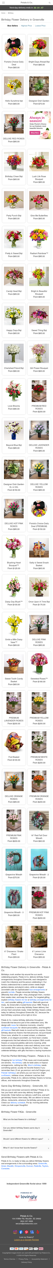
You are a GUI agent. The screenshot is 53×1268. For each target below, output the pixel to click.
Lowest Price (40, 25)
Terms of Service (9, 1259)
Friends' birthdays (8, 1072)
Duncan (29, 1166)
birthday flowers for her (17, 999)
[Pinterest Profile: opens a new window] (26, 1232)
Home (3, 13)
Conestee (5, 1168)
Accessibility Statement (40, 1259)
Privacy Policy (23, 1259)
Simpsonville (20, 1166)
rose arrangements (37, 989)
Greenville (42, 1163)
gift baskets (27, 1002)
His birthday (17, 1062)
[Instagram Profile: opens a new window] (15, 1232)
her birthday (17, 1060)
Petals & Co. (27, 3)
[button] (47, 1262)
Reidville (37, 1166)
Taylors (45, 1166)
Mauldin (10, 1166)
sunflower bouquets (9, 1027)
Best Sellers (12, 25)
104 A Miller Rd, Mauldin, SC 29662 (26, 1218)
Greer (3, 1166)
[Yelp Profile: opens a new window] (38, 1232)
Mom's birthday (34, 1065)
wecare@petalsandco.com (26, 1223)
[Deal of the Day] (39, 127)
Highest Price (26, 25)
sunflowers (6, 1075)
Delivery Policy (26, 1262)
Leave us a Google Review (26, 1239)
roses (13, 1025)
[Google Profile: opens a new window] (32, 1232)
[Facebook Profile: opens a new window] (21, 1232)
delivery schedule (18, 1102)
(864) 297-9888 (26, 1221)
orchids (11, 992)
